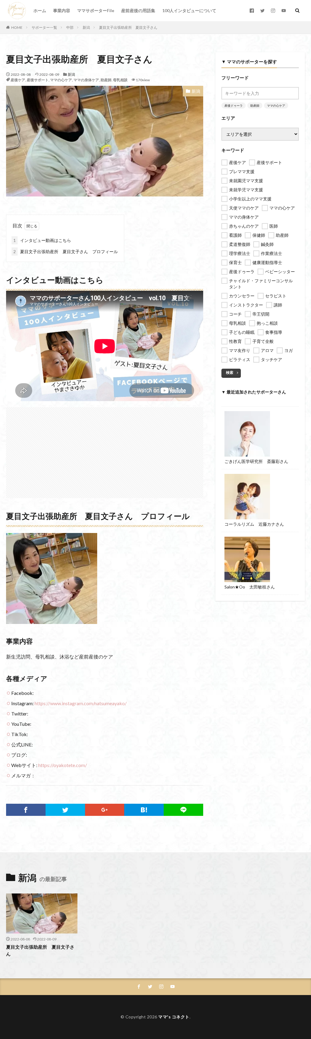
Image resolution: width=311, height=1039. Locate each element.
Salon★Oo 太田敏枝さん (249, 586)
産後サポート (38, 80)
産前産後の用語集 (138, 10)
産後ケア (18, 80)
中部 (69, 27)
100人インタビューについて (189, 10)
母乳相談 (120, 80)
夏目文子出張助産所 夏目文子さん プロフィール (65, 251)
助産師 (106, 80)
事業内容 (61, 10)
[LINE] (183, 810)
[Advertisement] (104, 449)
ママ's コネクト (174, 1016)
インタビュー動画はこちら (42, 240)
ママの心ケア (61, 80)
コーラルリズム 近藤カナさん (254, 524)
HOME (16, 27)
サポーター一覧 (44, 27)
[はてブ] (144, 810)
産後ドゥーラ (233, 105)
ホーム (39, 10)
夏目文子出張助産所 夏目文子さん (128, 27)
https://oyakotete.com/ (62, 765)
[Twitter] (65, 810)
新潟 (86, 27)
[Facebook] (26, 810)
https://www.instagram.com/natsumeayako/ (81, 703)
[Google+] (105, 810)
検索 (229, 372)
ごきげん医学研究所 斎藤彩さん (256, 461)
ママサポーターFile (95, 10)
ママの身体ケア (86, 80)
